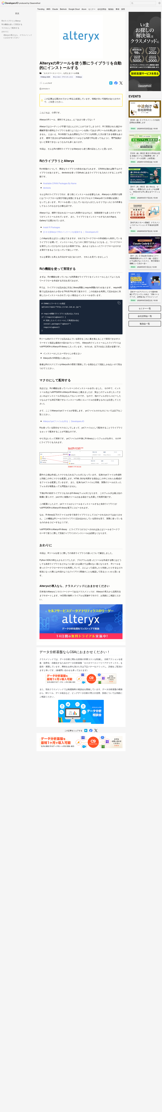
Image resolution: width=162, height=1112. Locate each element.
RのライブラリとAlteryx (11, 20)
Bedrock (63, 9)
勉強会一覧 (145, 323)
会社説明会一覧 (145, 316)
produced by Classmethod (29, 3)
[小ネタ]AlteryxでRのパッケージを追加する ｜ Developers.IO (70, 231)
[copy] (118, 302)
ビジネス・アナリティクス (64, 77)
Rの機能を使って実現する (12, 24)
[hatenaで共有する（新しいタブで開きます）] (110, 83)
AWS (48, 9)
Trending (40, 9)
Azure (84, 9)
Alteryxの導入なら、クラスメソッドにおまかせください (18, 36)
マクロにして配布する (10, 28)
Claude (55, 9)
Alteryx (79, 77)
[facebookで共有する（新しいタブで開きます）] (115, 83)
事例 (117, 9)
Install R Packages (51, 227)
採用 (123, 9)
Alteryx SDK (46, 77)
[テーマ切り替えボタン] (159, 3)
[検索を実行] (132, 3)
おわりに (5, 31)
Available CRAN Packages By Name (59, 183)
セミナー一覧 (145, 308)
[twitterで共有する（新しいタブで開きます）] (121, 83)
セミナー (91, 9)
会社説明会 (101, 9)
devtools (47, 187)
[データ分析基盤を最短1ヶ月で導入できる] (81, 742)
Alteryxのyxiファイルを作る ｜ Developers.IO (63, 421)
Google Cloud (74, 9)
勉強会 (111, 9)
